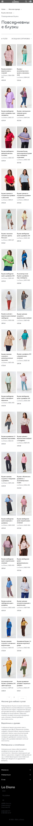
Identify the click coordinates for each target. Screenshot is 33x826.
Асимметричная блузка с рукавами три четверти (23, 276)
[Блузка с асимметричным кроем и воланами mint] (24, 55)
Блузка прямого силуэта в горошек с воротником (24, 603)
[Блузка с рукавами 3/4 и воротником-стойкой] (24, 340)
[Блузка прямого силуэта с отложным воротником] (8, 627)
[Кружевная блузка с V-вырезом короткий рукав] (24, 627)
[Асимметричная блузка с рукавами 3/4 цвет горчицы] (8, 667)
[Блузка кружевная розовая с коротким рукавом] (24, 667)
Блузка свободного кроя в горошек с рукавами (7, 521)
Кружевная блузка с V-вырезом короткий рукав (24, 643)
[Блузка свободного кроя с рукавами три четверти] (8, 97)
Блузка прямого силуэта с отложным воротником (8, 643)
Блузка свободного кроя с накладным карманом (7, 398)
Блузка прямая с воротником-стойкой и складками (24, 438)
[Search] (26, 1)
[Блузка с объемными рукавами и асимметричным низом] (24, 462)
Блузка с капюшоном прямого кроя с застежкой (23, 113)
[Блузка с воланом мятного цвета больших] (8, 219)
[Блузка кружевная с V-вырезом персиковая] (8, 422)
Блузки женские (6, 13)
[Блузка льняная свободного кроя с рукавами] (8, 587)
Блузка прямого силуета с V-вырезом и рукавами (8, 478)
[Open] (2, 1)
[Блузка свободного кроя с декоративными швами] (24, 545)
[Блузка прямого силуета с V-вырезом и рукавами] (8, 462)
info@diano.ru (6, 809)
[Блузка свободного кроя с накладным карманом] (8, 382)
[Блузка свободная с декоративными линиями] (8, 137)
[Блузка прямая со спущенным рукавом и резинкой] (8, 179)
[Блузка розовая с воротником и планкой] (8, 55)
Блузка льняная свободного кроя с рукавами (7, 603)
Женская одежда (14, 9)
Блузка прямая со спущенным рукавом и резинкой (8, 195)
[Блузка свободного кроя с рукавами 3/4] (24, 219)
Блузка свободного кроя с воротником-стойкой (23, 521)
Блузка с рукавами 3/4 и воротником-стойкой (24, 356)
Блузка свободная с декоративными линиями (7, 153)
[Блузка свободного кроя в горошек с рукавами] (8, 505)
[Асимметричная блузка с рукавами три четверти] (24, 260)
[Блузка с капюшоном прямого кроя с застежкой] (24, 97)
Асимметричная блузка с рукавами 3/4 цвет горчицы (8, 683)
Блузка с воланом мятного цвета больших (6, 235)
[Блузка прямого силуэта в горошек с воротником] (24, 587)
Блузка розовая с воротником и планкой (6, 71)
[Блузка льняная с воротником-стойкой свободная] (8, 300)
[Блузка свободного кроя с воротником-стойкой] (24, 505)
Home (3, 9)
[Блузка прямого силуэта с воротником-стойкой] (24, 300)
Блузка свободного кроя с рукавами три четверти (8, 113)
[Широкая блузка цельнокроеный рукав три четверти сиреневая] (24, 137)
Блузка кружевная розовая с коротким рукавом (23, 683)
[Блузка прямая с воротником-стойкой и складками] (24, 422)
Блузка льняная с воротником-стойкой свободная (8, 316)
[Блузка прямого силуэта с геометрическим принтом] (8, 340)
